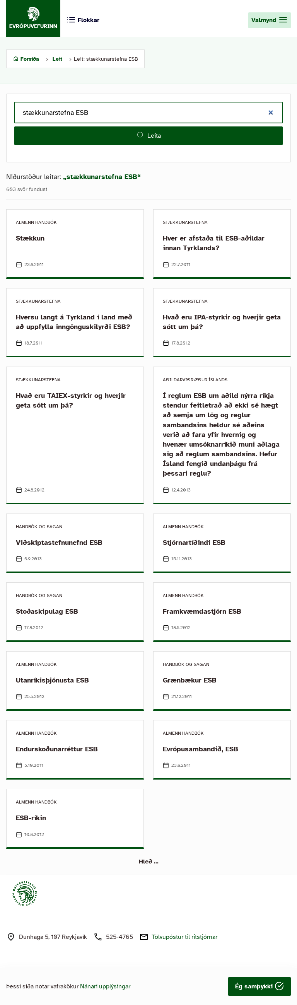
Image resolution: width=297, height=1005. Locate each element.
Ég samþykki (255, 986)
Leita (154, 136)
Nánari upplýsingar (105, 986)
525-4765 (119, 937)
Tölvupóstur (184, 937)
